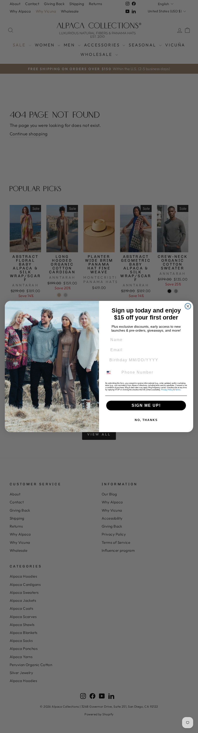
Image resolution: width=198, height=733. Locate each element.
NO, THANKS (146, 420)
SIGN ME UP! (146, 405)
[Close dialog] (188, 306)
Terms (177, 390)
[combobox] (111, 372)
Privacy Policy (167, 390)
